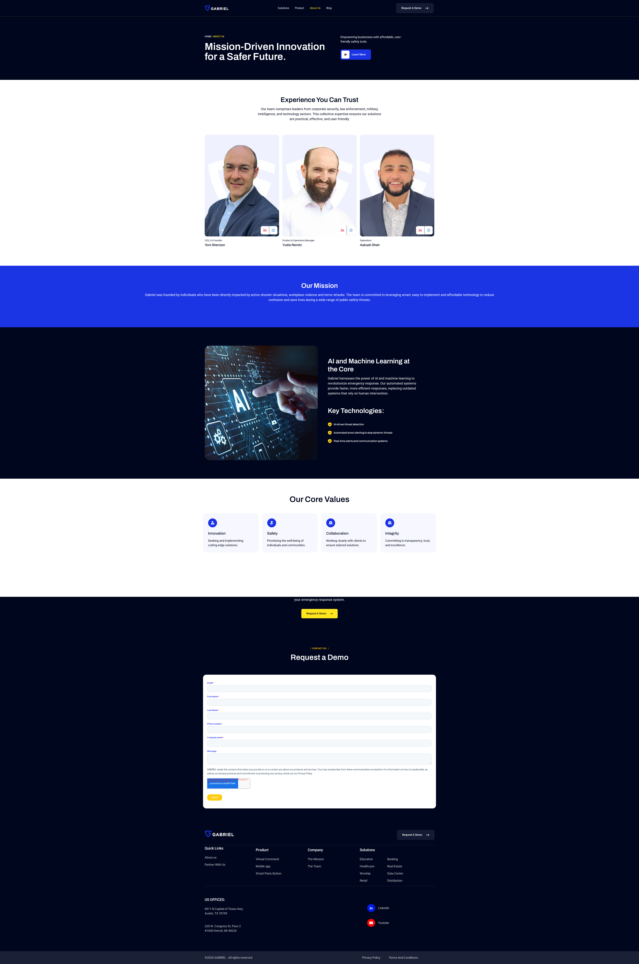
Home (208, 36)
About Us (315, 8)
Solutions (283, 8)
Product (299, 8)
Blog (329, 8)
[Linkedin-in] (265, 230)
